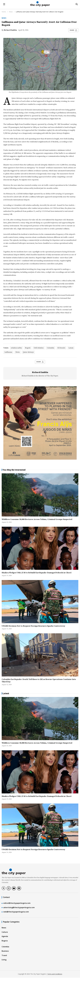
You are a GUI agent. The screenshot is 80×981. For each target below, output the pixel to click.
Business (5, 951)
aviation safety (16, 348)
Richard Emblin (10, 30)
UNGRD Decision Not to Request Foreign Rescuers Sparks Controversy (33, 626)
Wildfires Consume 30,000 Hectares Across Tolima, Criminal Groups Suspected (37, 519)
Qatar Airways (28, 352)
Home (4, 12)
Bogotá (27, 348)
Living (4, 960)
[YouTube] (14, 888)
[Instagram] (9, 888)
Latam (71, 348)
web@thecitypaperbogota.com (16, 912)
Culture (5, 932)
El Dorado (61, 348)
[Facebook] (19, 888)
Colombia (50, 348)
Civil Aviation (39, 348)
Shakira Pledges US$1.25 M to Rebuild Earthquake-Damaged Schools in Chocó (36, 572)
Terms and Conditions (54, 974)
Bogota (5, 941)
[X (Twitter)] (3, 888)
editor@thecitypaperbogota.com (16, 903)
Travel (4, 955)
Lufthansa (8, 352)
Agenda (5, 936)
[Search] (77, 4)
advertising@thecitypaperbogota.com (19, 907)
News (11, 12)
